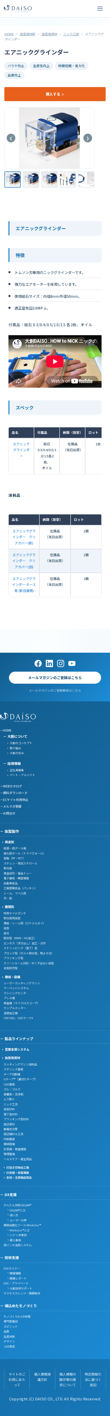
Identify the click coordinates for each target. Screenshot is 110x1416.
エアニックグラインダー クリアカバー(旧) (24, 560)
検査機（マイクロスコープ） (22, 1003)
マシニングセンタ (15, 993)
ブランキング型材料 (16, 1119)
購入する (53, 94)
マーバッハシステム (16, 988)
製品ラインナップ (19, 1038)
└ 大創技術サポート (18, 1288)
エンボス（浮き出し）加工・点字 (25, 943)
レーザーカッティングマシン (22, 983)
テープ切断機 (12, 1074)
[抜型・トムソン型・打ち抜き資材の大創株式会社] (18, 9)
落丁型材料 (11, 1114)
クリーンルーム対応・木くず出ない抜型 (29, 963)
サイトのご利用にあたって (17, 1379)
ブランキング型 (13, 958)
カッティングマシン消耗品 (20, 1064)
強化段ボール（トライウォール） (25, 853)
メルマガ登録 (12, 806)
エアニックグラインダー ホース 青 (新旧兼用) (24, 584)
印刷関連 (9, 1139)
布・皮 (8, 898)
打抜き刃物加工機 (17, 1167)
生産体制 (9, 1336)
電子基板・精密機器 (16, 878)
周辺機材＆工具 (13, 1134)
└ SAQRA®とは (15, 1210)
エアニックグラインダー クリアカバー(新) (24, 537)
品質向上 (14, 75)
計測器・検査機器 (15, 1149)
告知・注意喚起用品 (19, 1177)
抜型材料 (9, 1109)
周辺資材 (9, 1124)
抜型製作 (12, 831)
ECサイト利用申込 (15, 799)
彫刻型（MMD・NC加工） (20, 938)
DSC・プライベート (16, 1283)
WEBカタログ (12, 786)
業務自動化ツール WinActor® (22, 1225)
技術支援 (12, 1257)
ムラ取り (9, 1099)
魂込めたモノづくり (21, 1305)
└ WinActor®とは (17, 1230)
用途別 (9, 842)
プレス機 (9, 998)
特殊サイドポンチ (15, 913)
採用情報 (14, 763)
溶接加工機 (11, 1013)
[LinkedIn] (49, 663)
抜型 (6, 928)
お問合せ (9, 813)
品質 (6, 1331)
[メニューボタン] (100, 9)
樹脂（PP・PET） (15, 858)
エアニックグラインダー (21, 449)
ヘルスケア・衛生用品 (18, 1159)
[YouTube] (71, 663)
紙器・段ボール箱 (15, 848)
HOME (8, 34)
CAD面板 (9, 1084)
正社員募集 (17, 770)
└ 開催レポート (15, 1278)
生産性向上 (41, 65)
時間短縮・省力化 (71, 65)
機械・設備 (12, 977)
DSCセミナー (12, 1268)
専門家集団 (11, 1321)
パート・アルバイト (22, 775)
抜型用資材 (49, 34)
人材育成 (9, 1346)
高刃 (6, 933)
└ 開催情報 (12, 1273)
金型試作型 (11, 968)
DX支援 (11, 1194)
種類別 (9, 906)
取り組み (15, 748)
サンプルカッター (15, 1008)
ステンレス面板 (13, 1069)
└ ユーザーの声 (15, 1220)
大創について (17, 736)
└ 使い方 (11, 1215)
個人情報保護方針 (42, 1377)
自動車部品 (11, 883)
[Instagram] (60, 663)
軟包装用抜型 (12, 918)
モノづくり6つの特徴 (17, 1316)
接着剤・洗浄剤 (13, 1094)
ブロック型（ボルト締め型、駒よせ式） (29, 953)
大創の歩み (17, 753)
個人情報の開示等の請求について (67, 1379)
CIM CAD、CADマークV (18, 1018)
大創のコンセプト (21, 743)
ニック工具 (71, 34)
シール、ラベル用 (15, 893)
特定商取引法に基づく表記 (93, 1379)
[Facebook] (38, 663)
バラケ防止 (16, 65)
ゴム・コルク (12, 1089)
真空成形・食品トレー (18, 873)
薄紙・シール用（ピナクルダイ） (25, 923)
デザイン (9, 1341)
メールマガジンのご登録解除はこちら (55, 690)
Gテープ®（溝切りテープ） (21, 1079)
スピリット (11, 1326)
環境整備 (9, 1154)
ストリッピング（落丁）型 (20, 948)
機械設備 (9, 1144)
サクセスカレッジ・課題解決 (22, 1293)
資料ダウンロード (15, 792)
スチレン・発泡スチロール (20, 863)
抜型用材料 (27, 34)
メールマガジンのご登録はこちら (55, 677)
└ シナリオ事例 (15, 1235)
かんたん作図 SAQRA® (17, 1205)
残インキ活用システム (18, 1245)
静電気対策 (11, 1129)
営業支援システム (17, 1049)
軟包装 (8, 868)
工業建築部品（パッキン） (20, 888)
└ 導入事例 (12, 1240)
